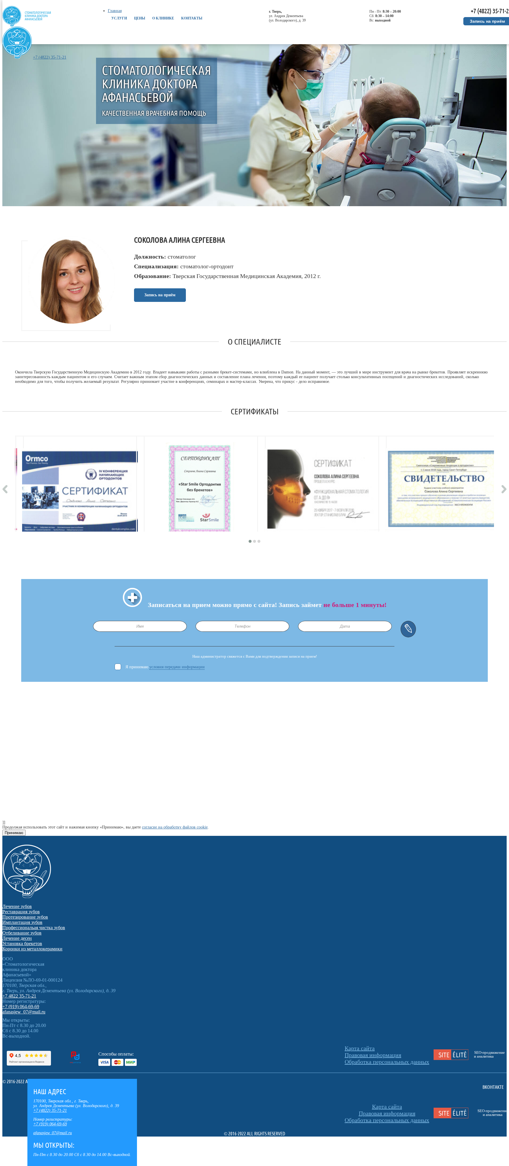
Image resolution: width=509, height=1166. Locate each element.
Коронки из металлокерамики (32, 948)
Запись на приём (160, 295)
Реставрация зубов (21, 911)
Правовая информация (373, 1055)
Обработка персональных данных (387, 1062)
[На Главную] (17, 57)
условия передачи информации (177, 667)
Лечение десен (17, 938)
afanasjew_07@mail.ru (52, 1133)
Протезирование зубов (25, 916)
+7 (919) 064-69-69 (50, 1124)
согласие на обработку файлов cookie (175, 827)
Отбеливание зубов (22, 932)
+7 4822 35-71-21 (19, 995)
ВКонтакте (493, 1087)
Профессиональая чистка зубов (33, 927)
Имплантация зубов (22, 922)
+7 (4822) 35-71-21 (49, 57)
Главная (115, 11)
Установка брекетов (22, 943)
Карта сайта (360, 1048)
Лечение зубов (17, 906)
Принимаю (14, 833)
